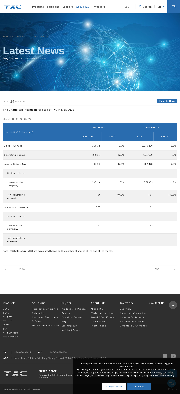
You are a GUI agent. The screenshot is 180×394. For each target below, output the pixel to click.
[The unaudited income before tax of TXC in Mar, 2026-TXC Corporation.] (13, 119)
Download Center (71, 317)
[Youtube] (173, 356)
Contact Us (157, 303)
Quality (65, 312)
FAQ (63, 321)
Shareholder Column (132, 321)
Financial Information (133, 312)
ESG (126, 6)
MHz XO (7, 316)
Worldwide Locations (103, 312)
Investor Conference (132, 317)
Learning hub (69, 325)
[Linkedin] (165, 356)
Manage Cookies (113, 386)
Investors (99, 6)
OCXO (6, 308)
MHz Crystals (10, 332)
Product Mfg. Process (74, 308)
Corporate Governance (133, 325)
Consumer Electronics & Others (45, 319)
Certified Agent (70, 329)
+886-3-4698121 (23, 352)
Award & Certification (103, 317)
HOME (9, 36)
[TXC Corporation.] (12, 6)
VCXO (6, 324)
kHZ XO (7, 320)
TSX (5, 328)
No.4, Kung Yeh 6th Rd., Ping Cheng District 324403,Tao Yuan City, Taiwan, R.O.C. (60, 358)
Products (38, 6)
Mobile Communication (46, 325)
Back (52, 36)
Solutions (53, 6)
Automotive (39, 312)
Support (68, 6)
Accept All (139, 386)
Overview (125, 308)
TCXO (6, 312)
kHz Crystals (10, 336)
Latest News (98, 321)
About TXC (82, 6)
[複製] (29, 119)
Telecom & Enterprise (45, 308)
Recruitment (98, 325)
